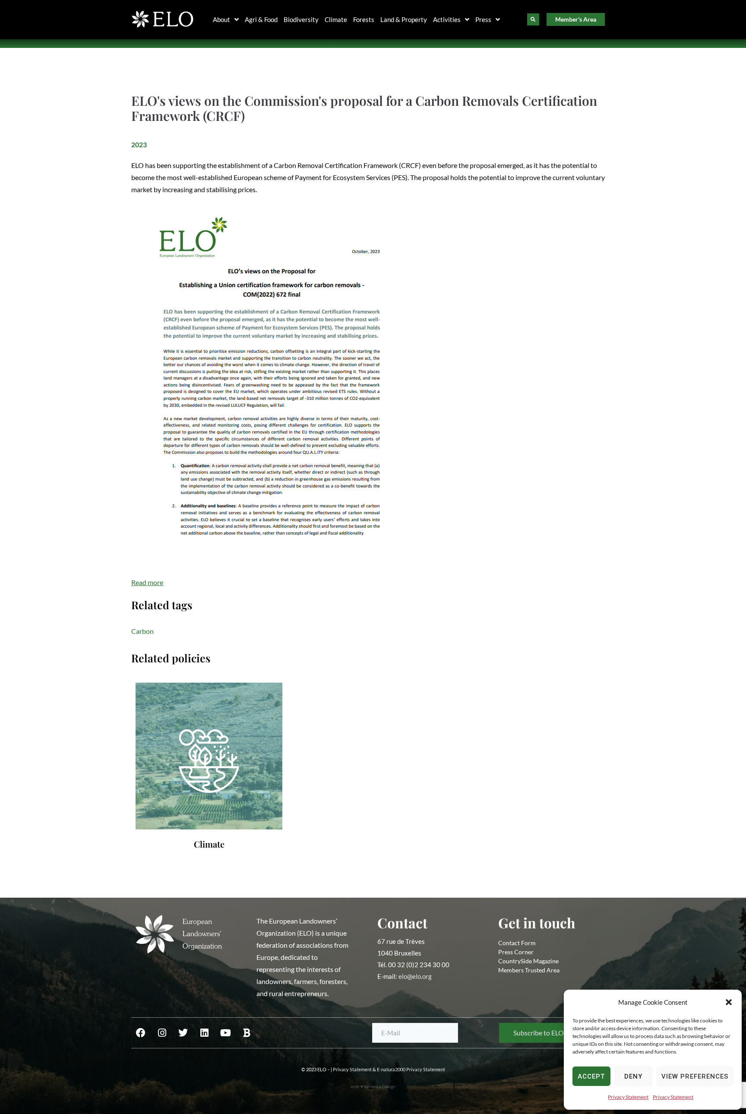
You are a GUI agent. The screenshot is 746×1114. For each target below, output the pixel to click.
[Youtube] (225, 1032)
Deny (633, 1076)
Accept (591, 1076)
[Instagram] (161, 1032)
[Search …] (533, 19)
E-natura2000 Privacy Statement (411, 1069)
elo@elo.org (415, 976)
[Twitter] (183, 1032)
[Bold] (246, 1032)
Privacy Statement (628, 1097)
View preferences (694, 1076)
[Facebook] (140, 1032)
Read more (147, 582)
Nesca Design (382, 1086)
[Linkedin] (204, 1032)
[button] (728, 1002)
